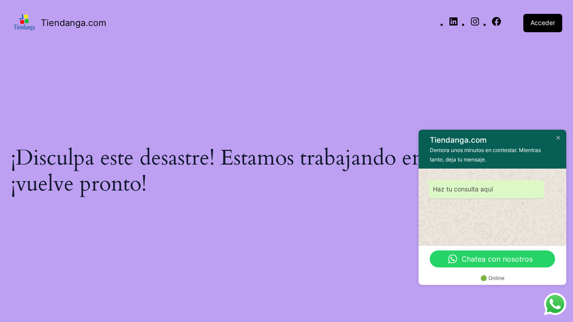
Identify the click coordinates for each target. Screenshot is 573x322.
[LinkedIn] (453, 24)
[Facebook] (496, 24)
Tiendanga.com (73, 22)
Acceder (542, 22)
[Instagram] (475, 24)
